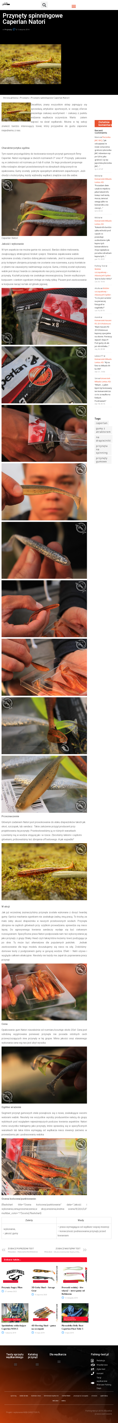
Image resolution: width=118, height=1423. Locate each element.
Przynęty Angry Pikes (12, 1287)
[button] (73, 6)
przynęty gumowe (101, 459)
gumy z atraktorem (103, 430)
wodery (63, 1400)
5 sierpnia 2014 (23, 29)
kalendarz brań (36, 1396)
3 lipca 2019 (69, 1333)
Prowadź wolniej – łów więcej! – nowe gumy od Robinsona (73, 1290)
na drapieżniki (103, 438)
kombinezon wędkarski (51, 1396)
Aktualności (10, 1281)
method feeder (66, 1396)
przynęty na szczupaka (81, 1396)
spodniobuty (104, 1396)
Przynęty (8, 29)
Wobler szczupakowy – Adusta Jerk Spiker (103, 272)
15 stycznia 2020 (40, 1295)
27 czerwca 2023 (10, 1291)
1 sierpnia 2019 (10, 1333)
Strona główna (10, 98)
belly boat (55, 1400)
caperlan (101, 423)
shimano (94, 1396)
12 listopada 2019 (71, 1298)
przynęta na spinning (102, 449)
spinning (13, 1396)
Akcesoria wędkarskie (70, 1319)
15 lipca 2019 (39, 1333)
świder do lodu (24, 1396)
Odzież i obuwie (12, 1319)
